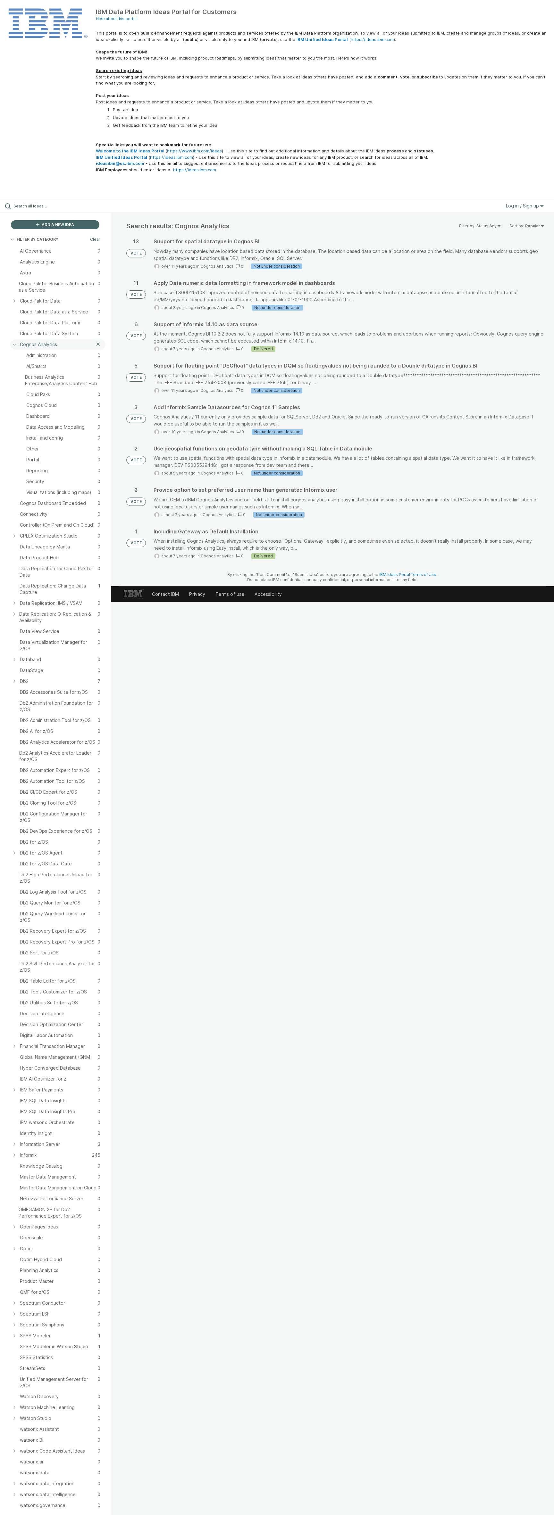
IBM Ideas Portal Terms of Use (407, 574)
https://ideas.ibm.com (372, 39)
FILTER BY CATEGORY (37, 239)
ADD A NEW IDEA (57, 224)
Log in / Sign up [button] (523, 205)
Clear (95, 239)
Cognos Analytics (216, 266)
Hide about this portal (116, 18)
